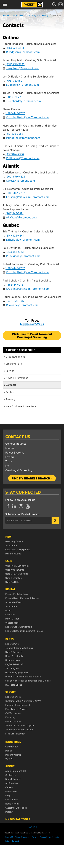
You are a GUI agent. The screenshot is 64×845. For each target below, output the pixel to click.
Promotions (11, 791)
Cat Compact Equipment (17, 549)
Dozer (8, 610)
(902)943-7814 (14, 213)
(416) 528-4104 (15, 47)
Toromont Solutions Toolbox (19, 729)
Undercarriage (12, 660)
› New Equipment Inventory (20, 406)
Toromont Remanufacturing (19, 648)
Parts (9, 639)
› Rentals (9, 392)
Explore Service (13, 696)
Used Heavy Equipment (17, 565)
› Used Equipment (14, 356)
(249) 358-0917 (15, 300)
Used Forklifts (12, 582)
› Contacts (10, 385)
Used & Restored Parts (16, 573)
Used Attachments (14, 569)
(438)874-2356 (15, 154)
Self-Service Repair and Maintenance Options (28, 680)
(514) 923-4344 (15, 235)
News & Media (12, 803)
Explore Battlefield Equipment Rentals (24, 630)
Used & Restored (13, 652)
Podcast (9, 811)
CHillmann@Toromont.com (22, 158)
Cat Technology (13, 713)
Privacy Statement (22, 837)
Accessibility (45, 837)
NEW (8, 536)
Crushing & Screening (37, 15)
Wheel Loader (12, 622)
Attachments (12, 545)
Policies (35, 837)
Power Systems (14, 452)
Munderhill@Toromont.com (23, 137)
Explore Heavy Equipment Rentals (22, 598)
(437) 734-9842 (15, 64)
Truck (8, 461)
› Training (9, 399)
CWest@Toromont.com (20, 180)
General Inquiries (15, 443)
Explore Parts (12, 643)
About (10, 766)
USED (8, 561)
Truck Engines (12, 668)
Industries (18, 15)
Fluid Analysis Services (16, 709)
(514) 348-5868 (15, 251)
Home (6, 15)
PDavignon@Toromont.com (23, 255)
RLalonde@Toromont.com (22, 305)
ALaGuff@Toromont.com (21, 217)
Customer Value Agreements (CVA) (23, 700)
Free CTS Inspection (15, 733)
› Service (9, 370)
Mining (9, 448)
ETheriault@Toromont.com (23, 239)
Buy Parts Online (13, 684)
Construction (11, 746)
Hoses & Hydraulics (14, 656)
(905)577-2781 (14, 96)
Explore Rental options (16, 594)
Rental (10, 589)
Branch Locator (13, 779)
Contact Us (17, 436)
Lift (7, 465)
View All (9, 758)
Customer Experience (16, 807)
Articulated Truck (14, 602)
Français (32, 826)
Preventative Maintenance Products (23, 676)
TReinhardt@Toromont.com (23, 101)
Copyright (8, 837)
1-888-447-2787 (15, 113)
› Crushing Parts (13, 363)
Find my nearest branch (31, 478)
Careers (9, 787)
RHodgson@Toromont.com (23, 51)
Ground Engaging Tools (16, 672)
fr (60, 4)
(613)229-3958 (14, 133)
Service (10, 692)
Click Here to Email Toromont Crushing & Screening (32, 335)
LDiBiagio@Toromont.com (22, 84)
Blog (7, 795)
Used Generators (13, 577)
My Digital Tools (17, 819)
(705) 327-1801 (14, 80)
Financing (10, 717)
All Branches (11, 783)
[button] (6, 4)
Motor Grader (12, 618)
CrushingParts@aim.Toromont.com (27, 117)
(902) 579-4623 (15, 176)
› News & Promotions (16, 377)
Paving (9, 456)
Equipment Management (17, 705)
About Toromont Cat (15, 770)
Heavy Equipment (14, 541)
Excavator (10, 614)
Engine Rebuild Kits (15, 664)
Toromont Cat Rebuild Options (20, 725)
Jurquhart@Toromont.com (22, 68)
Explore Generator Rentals (18, 626)
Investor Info (11, 799)
